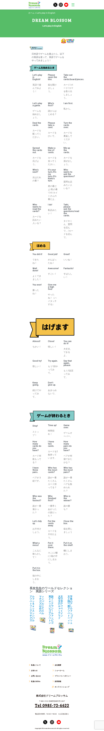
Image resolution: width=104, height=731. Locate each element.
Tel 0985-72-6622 (52, 705)
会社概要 (58, 665)
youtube (66, 5)
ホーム (31, 13)
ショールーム (59, 670)
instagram (61, 5)
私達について (36, 665)
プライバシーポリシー (63, 676)
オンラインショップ (62, 687)
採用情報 (58, 681)
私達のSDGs (35, 681)
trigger (73, 5)
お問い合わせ (36, 676)
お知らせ (34, 670)
